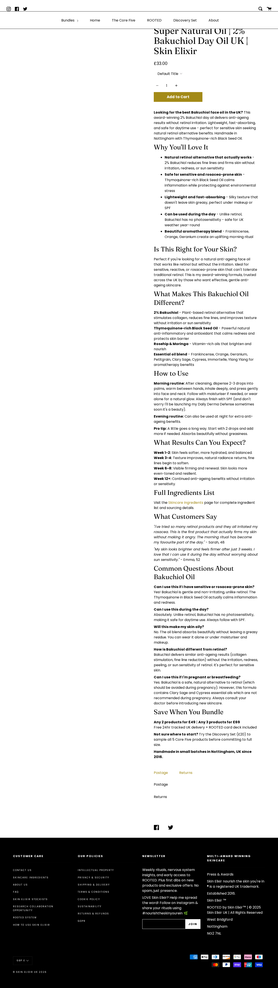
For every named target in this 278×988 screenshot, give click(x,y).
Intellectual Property (96, 870)
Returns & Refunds (93, 913)
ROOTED (154, 20)
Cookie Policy (89, 899)
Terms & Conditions (93, 892)
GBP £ (21, 960)
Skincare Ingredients (185, 502)
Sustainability (90, 906)
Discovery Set (185, 20)
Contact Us (22, 870)
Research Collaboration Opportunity (33, 908)
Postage (161, 772)
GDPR (82, 921)
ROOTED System (25, 917)
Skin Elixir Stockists (30, 899)
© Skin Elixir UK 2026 (30, 972)
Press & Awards (220, 874)
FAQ (16, 892)
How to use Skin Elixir (31, 925)
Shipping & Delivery (94, 884)
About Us (20, 884)
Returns (185, 772)
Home (95, 20)
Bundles (68, 20)
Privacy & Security (93, 877)
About (213, 20)
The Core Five (123, 20)
